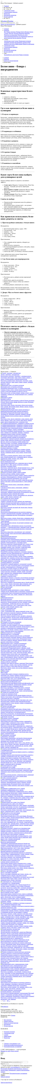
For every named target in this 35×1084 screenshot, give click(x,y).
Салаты (6, 33)
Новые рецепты (11, 32)
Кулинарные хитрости (21, 42)
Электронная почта (6, 1062)
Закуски (11, 33)
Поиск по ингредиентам (8, 24)
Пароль (3, 1063)
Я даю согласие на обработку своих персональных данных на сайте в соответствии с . (16, 1068)
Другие (24, 38)
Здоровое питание (9, 42)
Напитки (27, 33)
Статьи (16, 41)
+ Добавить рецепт (17, 3)
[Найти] (17, 23)
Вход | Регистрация (6, 3)
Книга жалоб (15, 1051)
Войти (2, 1075)
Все (5, 32)
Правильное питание (25, 41)
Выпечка (21, 33)
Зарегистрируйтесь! (6, 1082)
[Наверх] (2, 1053)
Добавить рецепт (20, 24)
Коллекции (7, 1024)
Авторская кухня (9, 41)
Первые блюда (20, 32)
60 (7, 1001)
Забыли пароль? (5, 1076)
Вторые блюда (29, 32)
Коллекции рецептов (10, 15)
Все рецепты (7, 1020)
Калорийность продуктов (11, 54)
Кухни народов (8, 16)
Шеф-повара (18, 44)
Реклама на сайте (6, 1051)
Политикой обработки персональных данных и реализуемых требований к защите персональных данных (15, 1070)
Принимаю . (15, 1073)
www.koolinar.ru (15, 1067)
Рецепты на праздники (10, 35)
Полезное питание (9, 1031)
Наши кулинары (24, 54)
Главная (6, 6)
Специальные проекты (10, 12)
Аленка (13, 1015)
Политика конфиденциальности (13, 1045)
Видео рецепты (17, 38)
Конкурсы (7, 13)
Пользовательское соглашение (13, 1046)
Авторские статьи (9, 10)
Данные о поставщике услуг (12, 1043)
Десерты (16, 33)
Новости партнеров (28, 44)
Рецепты (6, 30)
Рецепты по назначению (20, 36)
